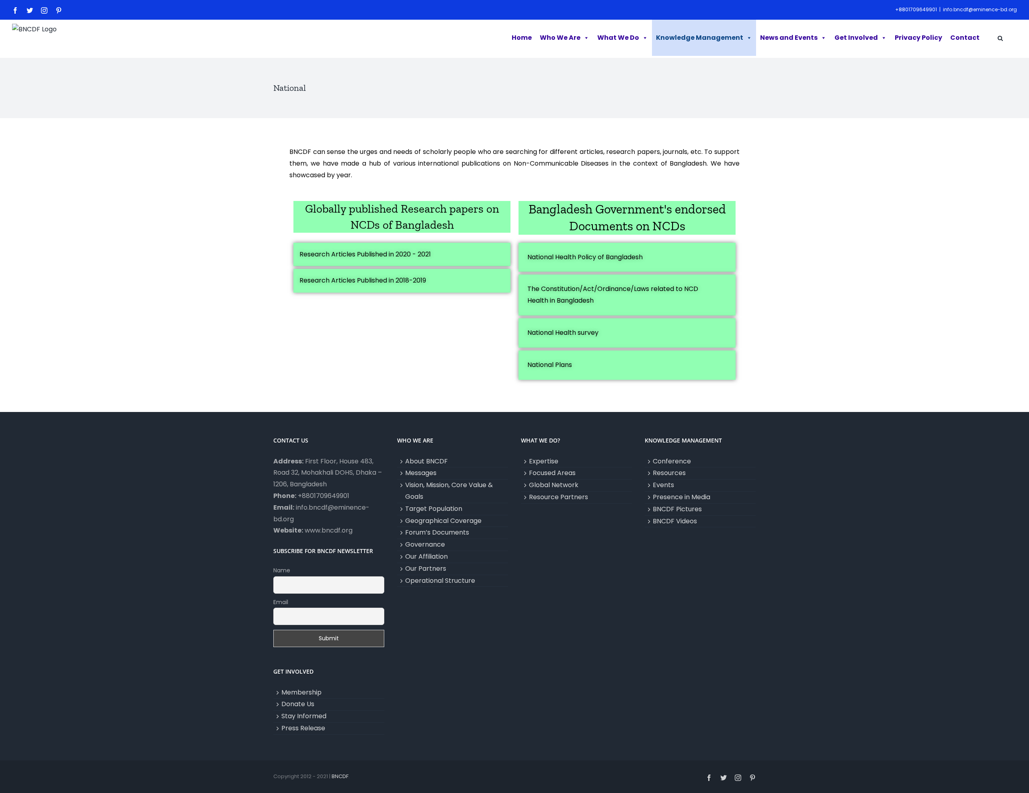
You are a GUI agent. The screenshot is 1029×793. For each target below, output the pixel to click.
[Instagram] (44, 10)
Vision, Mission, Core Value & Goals (449, 490)
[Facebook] (15, 10)
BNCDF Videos (675, 521)
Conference (672, 461)
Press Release (303, 728)
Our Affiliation (426, 556)
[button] (1000, 38)
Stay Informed (303, 716)
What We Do (618, 37)
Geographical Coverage (443, 520)
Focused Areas (552, 472)
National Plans (549, 364)
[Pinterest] (58, 10)
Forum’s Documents (437, 532)
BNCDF (340, 776)
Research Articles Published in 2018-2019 (362, 280)
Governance (425, 544)
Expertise (543, 461)
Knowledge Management (699, 37)
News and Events (789, 37)
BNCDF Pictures (677, 509)
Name (281, 570)
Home (522, 37)
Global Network (553, 485)
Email (280, 602)
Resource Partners (558, 497)
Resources (669, 472)
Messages (421, 472)
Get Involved (856, 37)
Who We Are (560, 37)
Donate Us (297, 704)
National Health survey (563, 332)
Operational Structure (440, 580)
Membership (301, 692)
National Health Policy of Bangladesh (585, 257)
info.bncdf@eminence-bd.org (980, 9)
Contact (965, 37)
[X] (30, 10)
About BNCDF (426, 461)
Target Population (433, 508)
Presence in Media (681, 497)
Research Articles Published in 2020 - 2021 (365, 254)
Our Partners (425, 568)
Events (663, 485)
